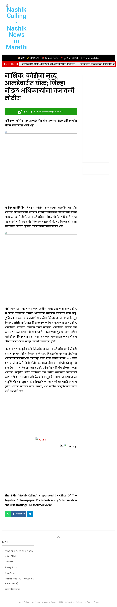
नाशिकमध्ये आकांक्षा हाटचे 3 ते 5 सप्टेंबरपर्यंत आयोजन (48, 64)
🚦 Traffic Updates (89, 58)
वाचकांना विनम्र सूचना (12, 589)
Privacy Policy (11, 567)
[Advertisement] (41, 416)
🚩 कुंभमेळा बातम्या (69, 58)
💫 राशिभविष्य (33, 58)
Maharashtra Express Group (87, 602)
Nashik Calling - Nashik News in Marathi (34, 602)
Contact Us (10, 562)
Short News (10, 573)
